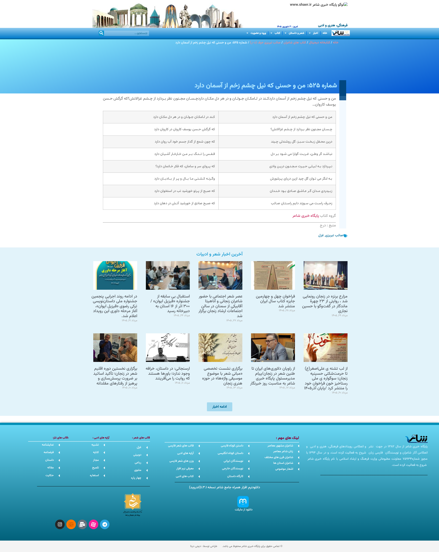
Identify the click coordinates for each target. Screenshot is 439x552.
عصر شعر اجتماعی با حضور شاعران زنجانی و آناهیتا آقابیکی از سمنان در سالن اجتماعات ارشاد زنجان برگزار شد (220, 306)
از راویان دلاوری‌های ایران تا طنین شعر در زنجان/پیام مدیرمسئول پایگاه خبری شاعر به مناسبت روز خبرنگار (272, 376)
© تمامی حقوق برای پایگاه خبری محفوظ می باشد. (252, 546)
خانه (325, 33)
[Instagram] (60, 524)
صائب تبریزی (334, 235)
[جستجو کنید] (101, 33)
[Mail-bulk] (82, 524)
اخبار (315, 33)
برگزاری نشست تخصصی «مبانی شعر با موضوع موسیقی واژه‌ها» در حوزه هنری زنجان (222, 376)
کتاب (277, 33)
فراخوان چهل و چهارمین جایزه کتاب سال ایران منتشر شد (275, 301)
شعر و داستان (296, 33)
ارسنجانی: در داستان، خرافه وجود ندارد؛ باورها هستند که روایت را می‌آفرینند (168, 374)
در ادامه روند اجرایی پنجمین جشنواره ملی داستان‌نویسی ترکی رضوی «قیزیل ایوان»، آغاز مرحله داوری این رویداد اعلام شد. (114, 306)
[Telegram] (105, 524)
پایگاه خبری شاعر (305, 216)
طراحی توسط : (203, 546)
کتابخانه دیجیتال (319, 42)
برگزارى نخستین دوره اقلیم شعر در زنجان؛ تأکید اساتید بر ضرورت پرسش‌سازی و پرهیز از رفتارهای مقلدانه (115, 376)
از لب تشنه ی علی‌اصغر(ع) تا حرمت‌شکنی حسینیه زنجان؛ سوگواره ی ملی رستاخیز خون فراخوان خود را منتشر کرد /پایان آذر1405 (326, 379)
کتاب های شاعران (295, 42)
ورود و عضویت (258, 33)
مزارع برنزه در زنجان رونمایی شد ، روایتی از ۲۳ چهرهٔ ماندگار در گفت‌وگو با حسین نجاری (325, 304)
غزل (321, 235)
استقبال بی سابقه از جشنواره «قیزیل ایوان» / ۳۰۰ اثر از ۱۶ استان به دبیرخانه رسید (170, 304)
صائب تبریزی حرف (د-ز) (265, 42)
